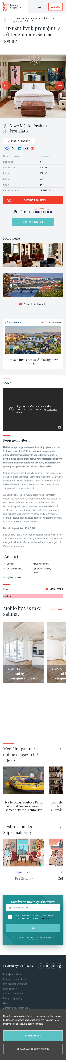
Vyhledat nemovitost (13, 993)
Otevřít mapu (56, 589)
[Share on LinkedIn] (19, 148)
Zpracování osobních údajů (16, 1008)
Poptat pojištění (33, 222)
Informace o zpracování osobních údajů (23, 1024)
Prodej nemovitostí (12, 974)
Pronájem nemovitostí (14, 979)
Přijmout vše (33, 1036)
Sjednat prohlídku (35, 200)
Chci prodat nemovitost (15, 984)
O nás (6, 1003)
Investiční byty (10, 988)
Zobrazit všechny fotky (35, 304)
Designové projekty (12, 998)
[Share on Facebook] (7, 148)
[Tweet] (13, 148)
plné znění (46, 918)
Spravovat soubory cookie (33, 1049)
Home (6, 18)
